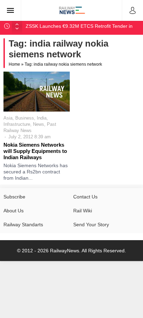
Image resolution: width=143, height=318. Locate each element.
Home (14, 64)
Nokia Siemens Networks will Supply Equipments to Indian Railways (35, 151)
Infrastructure (16, 124)
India (42, 118)
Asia (7, 118)
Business (24, 118)
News (38, 124)
